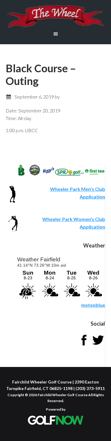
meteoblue (93, 305)
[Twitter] (98, 345)
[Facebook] (84, 345)
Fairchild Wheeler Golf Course (55, 16)
